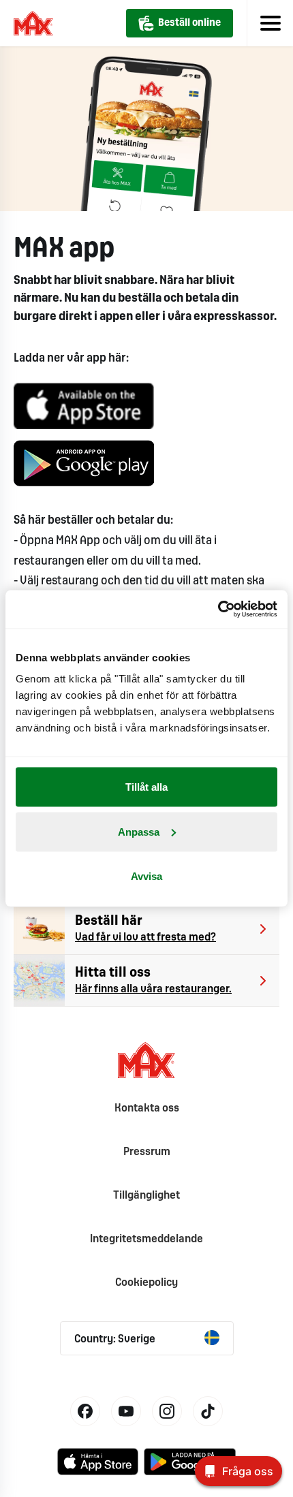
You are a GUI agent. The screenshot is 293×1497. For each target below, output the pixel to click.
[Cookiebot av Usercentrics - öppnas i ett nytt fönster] (217, 609)
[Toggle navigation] (270, 23)
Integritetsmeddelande (146, 1239)
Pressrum (146, 1152)
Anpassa (138, 831)
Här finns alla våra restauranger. (153, 989)
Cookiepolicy (146, 1283)
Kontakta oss (146, 1108)
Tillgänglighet (146, 1196)
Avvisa (146, 876)
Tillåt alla (146, 787)
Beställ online (189, 23)
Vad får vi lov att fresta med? (145, 937)
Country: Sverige (114, 1339)
